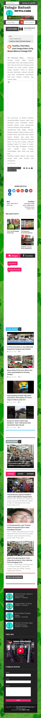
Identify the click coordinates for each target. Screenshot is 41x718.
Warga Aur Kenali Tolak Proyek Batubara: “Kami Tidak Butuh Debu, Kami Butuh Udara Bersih (19, 423)
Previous (8, 457)
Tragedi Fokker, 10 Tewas (23, 603)
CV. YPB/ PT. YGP (24, 710)
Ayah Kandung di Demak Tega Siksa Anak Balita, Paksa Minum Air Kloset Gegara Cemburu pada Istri (19, 397)
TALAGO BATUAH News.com (25, 707)
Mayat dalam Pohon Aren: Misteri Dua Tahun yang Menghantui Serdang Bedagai (19, 372)
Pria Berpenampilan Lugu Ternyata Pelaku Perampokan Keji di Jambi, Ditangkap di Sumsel (19, 527)
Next (32, 457)
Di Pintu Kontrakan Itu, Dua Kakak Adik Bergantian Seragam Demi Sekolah (20, 348)
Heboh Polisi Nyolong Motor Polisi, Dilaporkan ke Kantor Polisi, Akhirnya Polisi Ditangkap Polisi (20, 463)
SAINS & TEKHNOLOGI (15, 38)
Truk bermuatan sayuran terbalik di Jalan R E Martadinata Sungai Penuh (19, 495)
